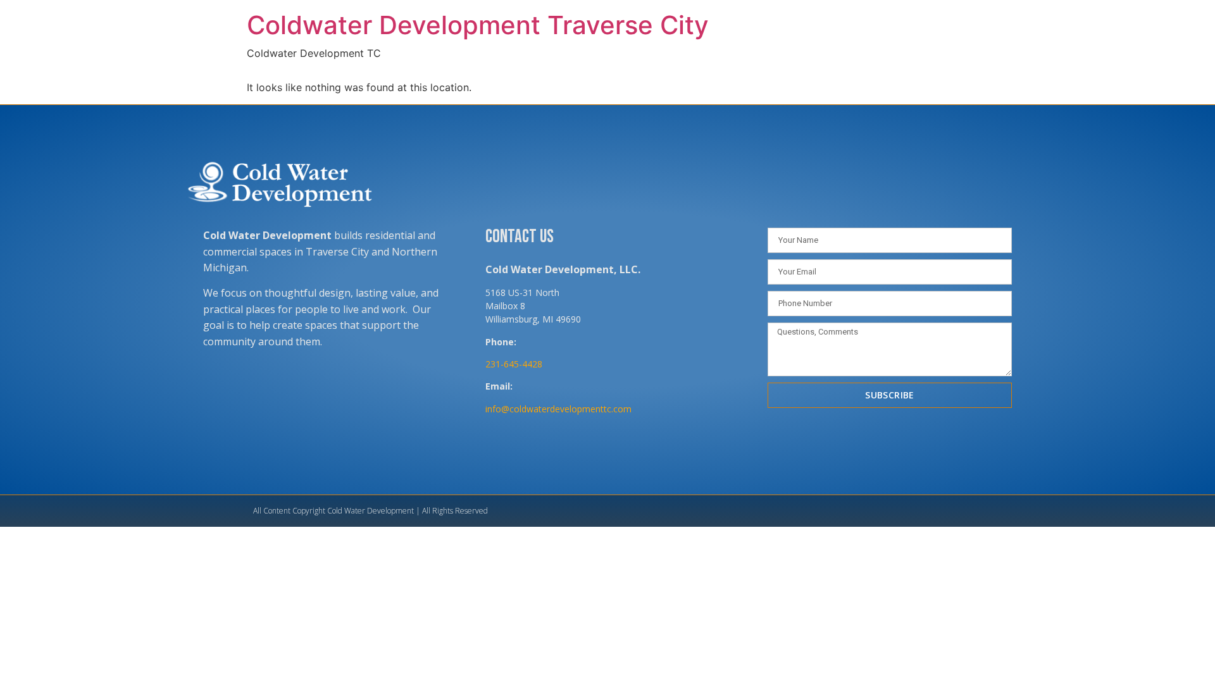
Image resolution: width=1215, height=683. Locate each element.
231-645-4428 (513, 364)
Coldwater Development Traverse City (478, 24)
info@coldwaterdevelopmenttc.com (558, 409)
